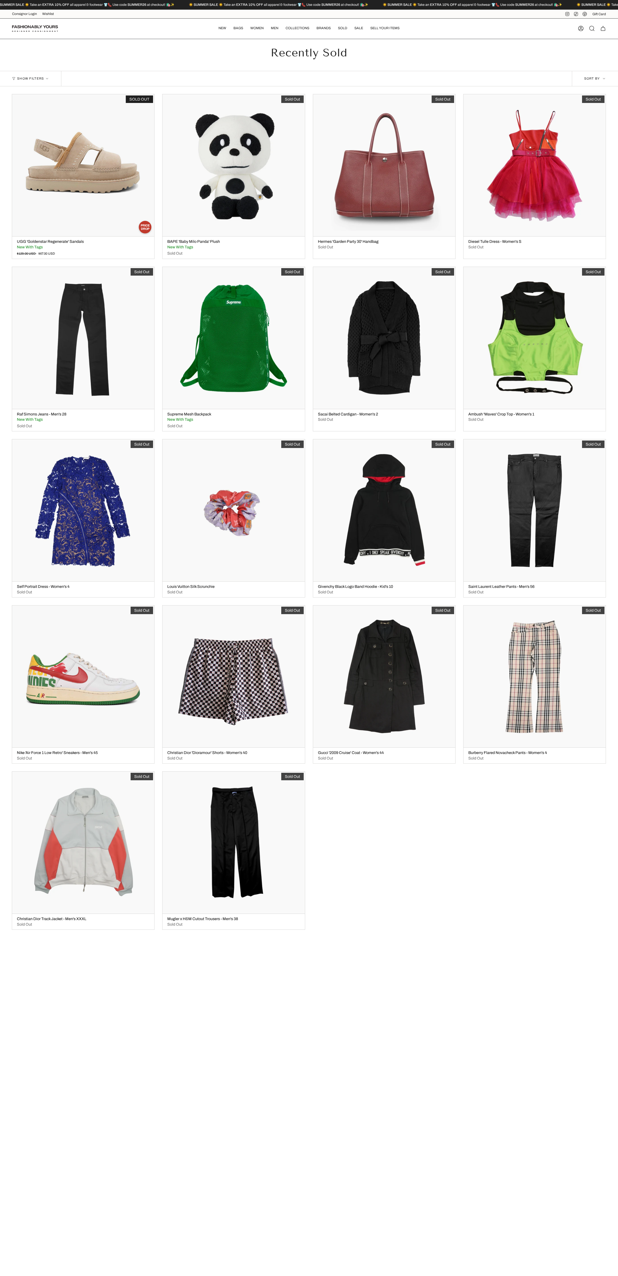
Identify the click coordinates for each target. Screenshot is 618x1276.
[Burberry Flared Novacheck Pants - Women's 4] (535, 676)
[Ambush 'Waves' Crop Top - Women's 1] (535, 338)
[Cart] (603, 28)
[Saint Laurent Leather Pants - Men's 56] (535, 510)
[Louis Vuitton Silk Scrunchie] (233, 510)
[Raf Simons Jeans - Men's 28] (83, 338)
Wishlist (48, 14)
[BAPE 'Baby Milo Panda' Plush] (233, 165)
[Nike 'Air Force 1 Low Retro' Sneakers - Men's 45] (83, 676)
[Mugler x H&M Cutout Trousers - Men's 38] (233, 843)
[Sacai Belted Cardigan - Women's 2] (384, 338)
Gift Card (599, 14)
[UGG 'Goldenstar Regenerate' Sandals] (83, 165)
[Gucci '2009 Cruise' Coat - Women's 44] (384, 676)
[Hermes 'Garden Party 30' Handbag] (384, 165)
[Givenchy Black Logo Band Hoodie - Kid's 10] (384, 510)
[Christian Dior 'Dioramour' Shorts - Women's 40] (233, 676)
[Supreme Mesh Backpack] (233, 338)
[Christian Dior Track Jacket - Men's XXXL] (83, 843)
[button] (238, 28)
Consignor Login (24, 14)
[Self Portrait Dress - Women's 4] (83, 510)
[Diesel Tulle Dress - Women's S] (535, 165)
